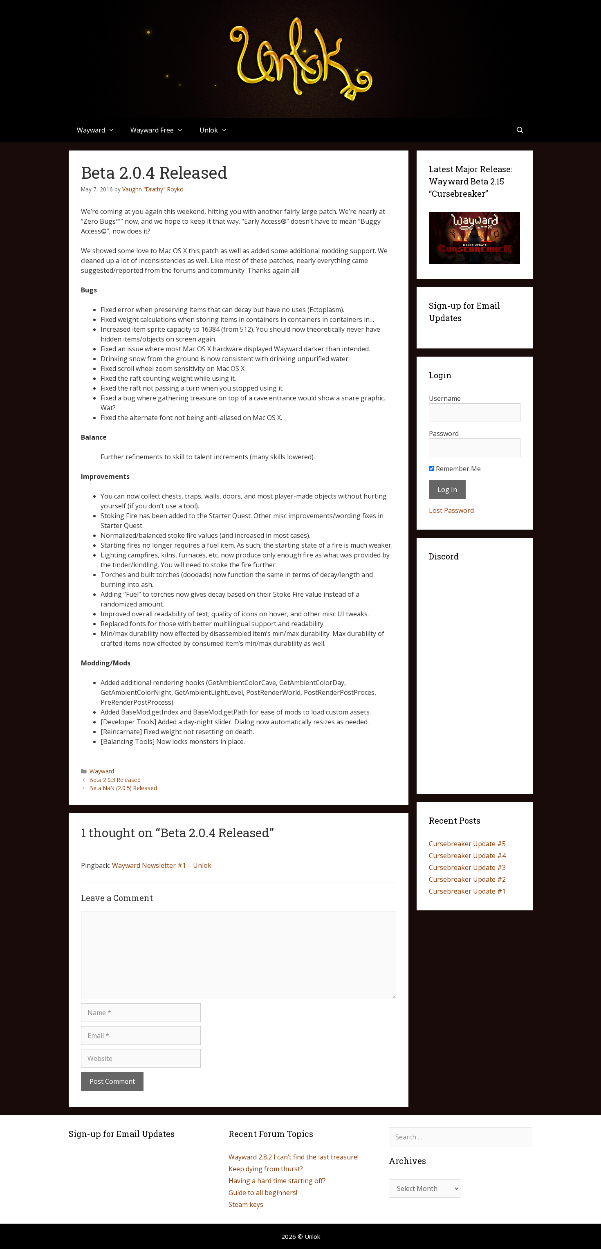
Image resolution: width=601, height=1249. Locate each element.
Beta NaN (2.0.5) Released (123, 788)
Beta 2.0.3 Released (115, 780)
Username (445, 398)
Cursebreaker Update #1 (467, 891)
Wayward (102, 771)
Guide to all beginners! (263, 1192)
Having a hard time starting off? (277, 1180)
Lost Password (451, 510)
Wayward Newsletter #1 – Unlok (161, 865)
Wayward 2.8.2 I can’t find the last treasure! (294, 1156)
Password (444, 433)
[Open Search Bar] (520, 130)
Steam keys (246, 1204)
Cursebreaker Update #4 (467, 855)
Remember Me (457, 468)
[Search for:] (461, 1136)
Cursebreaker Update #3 (467, 867)
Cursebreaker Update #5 (467, 843)
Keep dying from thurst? (266, 1168)
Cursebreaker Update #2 (467, 879)
